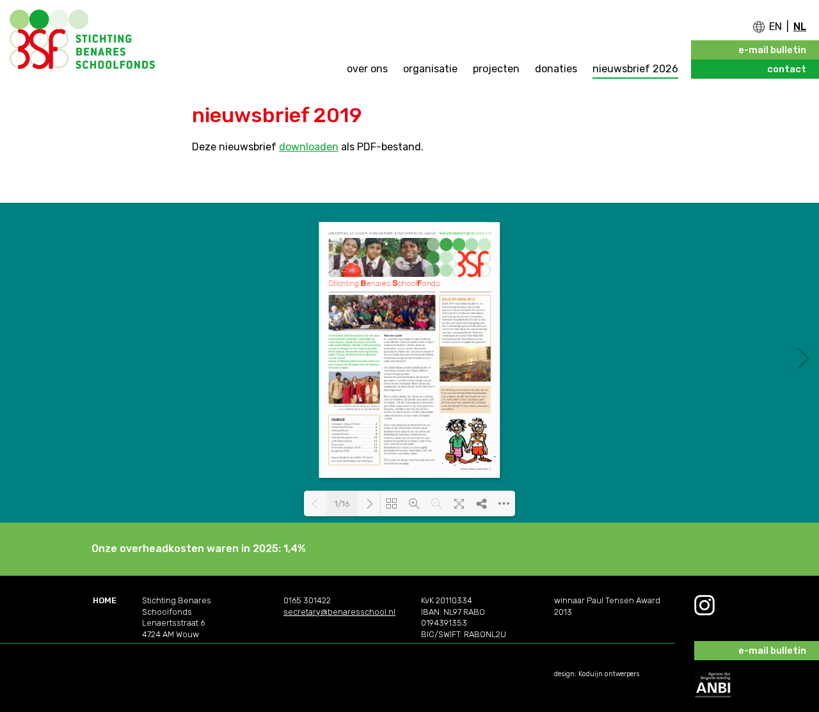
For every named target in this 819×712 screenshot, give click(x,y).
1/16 (342, 504)
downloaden (308, 147)
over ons (367, 69)
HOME (104, 600)
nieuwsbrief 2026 (635, 69)
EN (775, 26)
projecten (496, 69)
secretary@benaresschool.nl (339, 612)
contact (786, 69)
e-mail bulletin (772, 50)
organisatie (430, 69)
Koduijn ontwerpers (608, 674)
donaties (556, 69)
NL (799, 26)
